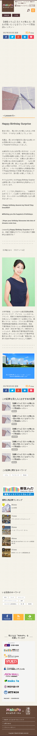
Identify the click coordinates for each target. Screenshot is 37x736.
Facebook (7, 619)
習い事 (22, 604)
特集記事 (6, 15)
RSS (18, 619)
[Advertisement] (18, 62)
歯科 (22, 600)
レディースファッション (10, 600)
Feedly (30, 619)
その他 (16, 15)
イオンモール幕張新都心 (10, 604)
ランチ (12, 597)
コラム (6, 475)
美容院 (30, 604)
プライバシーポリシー (9, 727)
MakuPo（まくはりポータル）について (14, 719)
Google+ (18, 37)
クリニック (21, 597)
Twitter (12, 37)
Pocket (31, 37)
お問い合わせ (7, 723)
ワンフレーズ (15, 475)
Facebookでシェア (6, 37)
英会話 (24, 475)
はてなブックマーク (25, 37)
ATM (5, 597)
